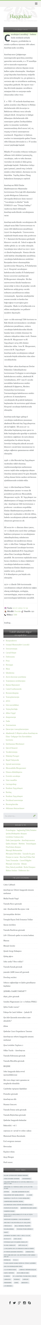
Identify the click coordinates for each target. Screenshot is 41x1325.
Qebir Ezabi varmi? (11, 1007)
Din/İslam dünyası (13, 847)
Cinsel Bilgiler (25, 860)
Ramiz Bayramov (13, 685)
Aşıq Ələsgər (8, 1157)
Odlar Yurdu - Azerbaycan (14, 1051)
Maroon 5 (25, 1282)
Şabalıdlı (7, 1279)
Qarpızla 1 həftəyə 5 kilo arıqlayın (16, 1198)
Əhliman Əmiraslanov (15, 808)
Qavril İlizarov (12, 748)
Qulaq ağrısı (8, 956)
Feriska (18, 611)
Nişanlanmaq (9, 1229)
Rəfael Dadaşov (9, 1245)
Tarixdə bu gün (28, 854)
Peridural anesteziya (14, 800)
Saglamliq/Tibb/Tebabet (26, 830)
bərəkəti (7, 1239)
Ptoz (8, 661)
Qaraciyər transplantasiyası (17, 729)
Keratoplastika (12, 804)
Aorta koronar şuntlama (16, 677)
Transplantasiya (12, 697)
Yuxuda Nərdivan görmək (14, 930)
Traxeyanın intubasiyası (15, 681)
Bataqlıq (7, 1260)
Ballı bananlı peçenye (22, 1226)
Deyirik (6, 1192)
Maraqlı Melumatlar (14, 850)
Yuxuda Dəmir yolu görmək (14, 1110)
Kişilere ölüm (9, 1152)
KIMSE (16, 1282)
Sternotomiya (11, 649)
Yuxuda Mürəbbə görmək (13, 1061)
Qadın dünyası (11, 844)
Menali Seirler (9, 946)
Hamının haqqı (9, 1211)
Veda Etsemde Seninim (11, 1178)
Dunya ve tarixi (12, 857)
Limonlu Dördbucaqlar (27, 1269)
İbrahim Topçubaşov (14, 788)
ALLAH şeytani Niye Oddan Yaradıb (16, 1175)
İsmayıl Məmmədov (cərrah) (17, 645)
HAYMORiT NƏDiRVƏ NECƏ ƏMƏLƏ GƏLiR (17, 1235)
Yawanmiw (7, 1282)
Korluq (8, 792)
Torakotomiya (11, 752)
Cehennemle (26, 1178)
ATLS (8, 701)
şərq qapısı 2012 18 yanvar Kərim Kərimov (19, 1248)
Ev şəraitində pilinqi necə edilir (24, 1276)
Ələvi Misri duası (10, 1269)
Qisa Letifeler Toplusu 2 (13, 1045)
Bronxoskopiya (12, 693)
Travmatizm (11, 725)
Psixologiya (10, 830)
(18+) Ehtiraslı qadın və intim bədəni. (18, 935)
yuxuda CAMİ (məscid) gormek (16, 972)
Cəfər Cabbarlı (9, 885)
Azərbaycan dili (9, 1099)
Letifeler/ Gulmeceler (15, 837)
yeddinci (17, 1279)
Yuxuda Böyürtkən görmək (14, 1115)
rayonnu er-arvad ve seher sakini (17, 1131)
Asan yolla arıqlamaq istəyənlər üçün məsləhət (18, 1215)
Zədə (8, 721)
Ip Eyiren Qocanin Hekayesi (13, 1252)
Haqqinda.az (20, 15)
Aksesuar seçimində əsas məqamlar (16, 1219)
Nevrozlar (7, 1147)
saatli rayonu (9, 1273)
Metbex (22, 844)
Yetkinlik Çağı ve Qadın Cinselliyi (15, 1242)
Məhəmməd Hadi (23, 1273)
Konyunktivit (11, 641)
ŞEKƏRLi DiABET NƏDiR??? (14, 991)
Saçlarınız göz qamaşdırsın (14, 1195)
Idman (24, 864)
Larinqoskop (11, 784)
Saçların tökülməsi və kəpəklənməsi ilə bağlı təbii (18, 1182)
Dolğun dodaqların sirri (13, 1266)
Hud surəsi (8, 1162)
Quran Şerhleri (9, 925)
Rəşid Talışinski (12, 760)
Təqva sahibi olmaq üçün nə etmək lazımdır (20, 1263)
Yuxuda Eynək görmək (12, 967)
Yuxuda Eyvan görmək (25, 1229)
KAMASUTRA (30, 1252)
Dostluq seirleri (10, 977)
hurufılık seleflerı (11, 1208)
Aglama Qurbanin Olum (20, 1192)
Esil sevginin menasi (12, 1141)
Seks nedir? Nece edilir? (13, 962)
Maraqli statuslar (13, 864)
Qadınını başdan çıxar (28, 1208)
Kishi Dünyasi (29, 867)
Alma (5, 1026)
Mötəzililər (23, 1245)
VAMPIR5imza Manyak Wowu (13, 1201)
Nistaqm (9, 665)
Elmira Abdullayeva (14, 772)
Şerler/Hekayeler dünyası (16, 834)
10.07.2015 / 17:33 (20, 608)
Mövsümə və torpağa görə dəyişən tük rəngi (18, 1187)
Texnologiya (31, 844)
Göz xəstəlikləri (12, 705)
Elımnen (7, 1276)
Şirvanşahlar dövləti (11, 914)
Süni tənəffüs (11, 780)
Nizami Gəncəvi (10, 1105)
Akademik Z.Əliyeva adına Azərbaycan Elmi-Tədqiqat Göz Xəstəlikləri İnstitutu (22, 736)
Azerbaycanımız (28, 840)
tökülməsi (8, 1226)
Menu (36, 4)
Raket (6, 1232)
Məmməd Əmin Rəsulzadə (14, 1136)
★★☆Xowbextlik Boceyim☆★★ (16, 909)
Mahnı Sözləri (11, 871)
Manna (6, 941)
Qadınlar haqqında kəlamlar (14, 1120)
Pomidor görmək (10, 1094)
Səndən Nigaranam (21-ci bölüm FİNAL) (20, 1002)
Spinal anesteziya (13, 764)
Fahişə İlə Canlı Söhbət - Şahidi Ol (17, 1012)
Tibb (15, 615)
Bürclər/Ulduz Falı (27, 857)
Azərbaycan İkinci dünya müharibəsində (18, 1204)
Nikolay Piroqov (12, 756)
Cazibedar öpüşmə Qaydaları (15, 1089)
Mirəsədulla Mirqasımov (16, 768)
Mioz (8, 669)
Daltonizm (10, 657)
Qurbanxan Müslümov (15, 744)
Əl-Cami (29, 1195)
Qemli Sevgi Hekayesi (12, 951)
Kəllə (15, 1260)
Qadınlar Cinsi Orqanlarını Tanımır (17, 1031)
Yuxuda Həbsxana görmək (14, 1056)
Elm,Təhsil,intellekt (14, 867)
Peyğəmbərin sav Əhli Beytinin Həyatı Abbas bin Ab (19, 1255)
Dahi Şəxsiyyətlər (13, 840)
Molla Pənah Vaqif (11, 899)
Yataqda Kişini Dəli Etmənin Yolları (18, 920)
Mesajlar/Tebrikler (13, 854)
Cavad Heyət (11, 653)
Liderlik (25, 1279)
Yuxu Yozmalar (12, 860)
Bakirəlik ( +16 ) (10, 1126)
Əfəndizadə (8, 1286)
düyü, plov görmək (11, 997)
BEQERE (6, 1066)
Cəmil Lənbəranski (14, 689)
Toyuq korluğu (12, 709)
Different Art (23, 871)
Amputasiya (11, 717)
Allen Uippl (10, 713)
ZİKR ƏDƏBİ (17, 1239)
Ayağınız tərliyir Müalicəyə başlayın (17, 1222)
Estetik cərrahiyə (13, 776)
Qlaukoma (10, 673)
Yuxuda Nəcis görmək (12, 904)
